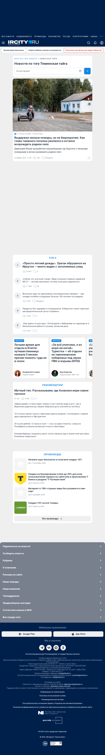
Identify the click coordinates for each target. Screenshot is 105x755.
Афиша (94, 36)
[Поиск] (88, 43)
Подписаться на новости (16, 546)
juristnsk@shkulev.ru (80, 675)
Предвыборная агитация (16, 603)
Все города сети (12, 617)
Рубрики (7, 560)
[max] (56, 647)
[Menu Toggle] (3, 43)
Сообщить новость (13, 553)
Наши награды (11, 581)
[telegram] (42, 647)
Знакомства (54, 36)
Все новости (8, 36)
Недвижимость (24, 36)
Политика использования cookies (52, 696)
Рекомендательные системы (52, 700)
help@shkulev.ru (58, 677)
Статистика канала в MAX (17, 610)
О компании (9, 567)
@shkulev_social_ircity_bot (60, 686)
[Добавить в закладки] (89, 157)
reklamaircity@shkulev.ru (73, 684)
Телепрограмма (80, 36)
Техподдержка (11, 596)
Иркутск (18, 59)
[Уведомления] (95, 43)
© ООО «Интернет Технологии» (52, 737)
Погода (66, 36)
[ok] (63, 647)
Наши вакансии (11, 588)
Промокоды (40, 36)
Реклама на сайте (12, 574)
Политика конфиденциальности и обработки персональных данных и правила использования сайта (52, 707)
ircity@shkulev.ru (64, 673)
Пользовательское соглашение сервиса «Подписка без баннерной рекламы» (52, 703)
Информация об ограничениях (52, 692)
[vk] (49, 647)
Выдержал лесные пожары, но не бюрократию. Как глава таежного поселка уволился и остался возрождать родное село (49, 141)
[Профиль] (101, 43)
